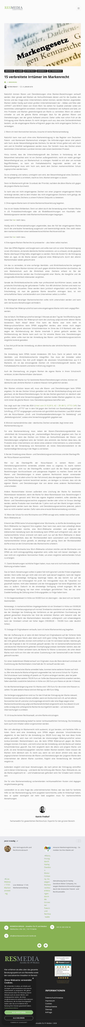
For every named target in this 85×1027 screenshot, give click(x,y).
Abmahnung (9, 71)
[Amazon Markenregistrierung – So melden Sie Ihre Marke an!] (47, 848)
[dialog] (18, 1000)
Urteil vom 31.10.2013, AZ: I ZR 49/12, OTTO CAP (55, 405)
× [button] (33, 978)
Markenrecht (41, 71)
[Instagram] (46, 945)
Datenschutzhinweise (54, 998)
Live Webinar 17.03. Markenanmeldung (21, 886)
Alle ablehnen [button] (18, 1018)
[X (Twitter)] (39, 945)
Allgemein (19, 71)
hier (14, 220)
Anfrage (48, 1012)
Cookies (48, 1003)
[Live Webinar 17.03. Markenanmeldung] (7, 886)
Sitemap (48, 1009)
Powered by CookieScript (19, 1022)
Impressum (50, 1000)
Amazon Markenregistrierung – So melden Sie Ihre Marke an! (66, 848)
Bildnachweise (51, 1006)
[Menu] (78, 8)
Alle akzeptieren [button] (18, 1012)
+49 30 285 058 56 (63, 927)
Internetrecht (30, 71)
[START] (5, 82)
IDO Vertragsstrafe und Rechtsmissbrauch (22, 848)
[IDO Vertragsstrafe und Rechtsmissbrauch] (7, 848)
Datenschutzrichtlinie (11, 1008)
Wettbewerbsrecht (55, 71)
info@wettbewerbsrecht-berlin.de (23, 936)
